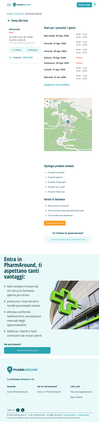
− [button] (47, 104)
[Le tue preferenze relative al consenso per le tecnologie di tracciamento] (94, 4)
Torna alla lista (19, 20)
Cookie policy (83, 415)
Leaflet (80, 150)
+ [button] (47, 101)
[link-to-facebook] (18, 409)
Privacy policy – (71, 415)
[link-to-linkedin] (22, 409)
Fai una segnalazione (81, 391)
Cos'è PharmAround (17, 391)
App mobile (76, 397)
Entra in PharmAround (49, 391)
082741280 (28, 57)
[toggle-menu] (9, 5)
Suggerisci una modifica (57, 84)
